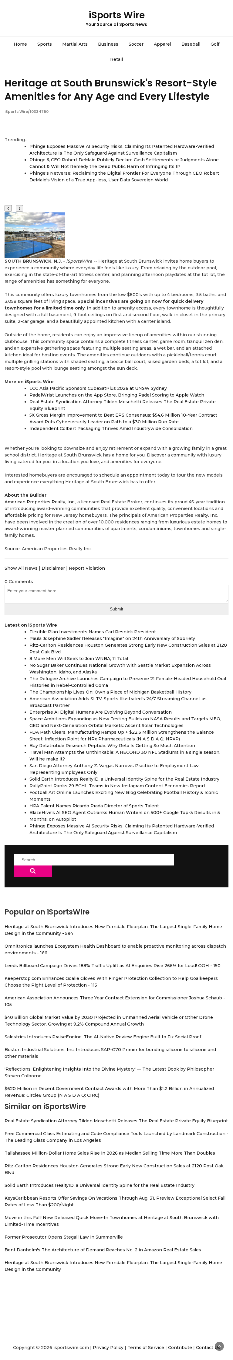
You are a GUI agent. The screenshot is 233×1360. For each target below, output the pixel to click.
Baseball (190, 44)
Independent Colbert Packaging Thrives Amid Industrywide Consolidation (111, 428)
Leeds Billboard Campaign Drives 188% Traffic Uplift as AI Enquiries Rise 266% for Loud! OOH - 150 (113, 965)
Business (108, 44)
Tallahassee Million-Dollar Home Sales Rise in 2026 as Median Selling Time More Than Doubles (110, 1153)
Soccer (136, 44)
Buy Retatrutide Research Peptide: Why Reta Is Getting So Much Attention (112, 745)
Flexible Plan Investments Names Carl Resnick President (92, 632)
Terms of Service (145, 1347)
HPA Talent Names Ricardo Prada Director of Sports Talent (94, 806)
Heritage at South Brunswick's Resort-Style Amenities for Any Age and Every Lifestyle (111, 89)
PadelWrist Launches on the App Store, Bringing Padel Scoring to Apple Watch (116, 395)
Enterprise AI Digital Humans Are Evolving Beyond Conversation (100, 712)
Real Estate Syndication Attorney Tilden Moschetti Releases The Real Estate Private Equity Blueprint (116, 1121)
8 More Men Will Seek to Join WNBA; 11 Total (78, 658)
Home (20, 44)
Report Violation (87, 568)
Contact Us (208, 1347)
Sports (44, 44)
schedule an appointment (127, 475)
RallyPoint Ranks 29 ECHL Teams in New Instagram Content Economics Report (117, 785)
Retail (116, 59)
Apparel (162, 44)
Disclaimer (53, 568)
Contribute (180, 1347)
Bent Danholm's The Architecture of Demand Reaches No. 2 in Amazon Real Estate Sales (103, 1250)
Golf (215, 44)
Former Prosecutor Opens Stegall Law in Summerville (64, 1237)
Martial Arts (75, 44)
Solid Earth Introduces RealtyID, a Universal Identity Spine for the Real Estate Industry (124, 779)
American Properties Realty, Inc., (40, 502)
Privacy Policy (108, 1347)
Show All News (21, 568)
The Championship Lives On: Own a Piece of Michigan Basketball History (110, 692)
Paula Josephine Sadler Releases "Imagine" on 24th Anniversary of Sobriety (112, 638)
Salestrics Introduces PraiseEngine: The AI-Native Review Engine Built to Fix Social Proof (103, 1037)
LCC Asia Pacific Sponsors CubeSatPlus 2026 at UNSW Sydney (98, 388)
